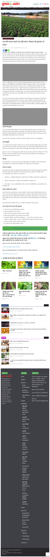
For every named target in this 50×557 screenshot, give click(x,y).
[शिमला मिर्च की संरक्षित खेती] (25, 283)
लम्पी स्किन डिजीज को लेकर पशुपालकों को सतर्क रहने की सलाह (22, 354)
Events (35, 7)
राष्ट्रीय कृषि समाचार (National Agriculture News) (25, 410)
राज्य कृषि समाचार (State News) (25, 419)
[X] (6, 50)
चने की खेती (19, 47)
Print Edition (25, 536)
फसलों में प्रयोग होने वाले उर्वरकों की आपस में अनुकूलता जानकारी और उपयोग (41, 294)
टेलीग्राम (20, 235)
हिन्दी (37, 3)
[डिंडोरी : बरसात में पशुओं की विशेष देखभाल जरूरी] (5, 342)
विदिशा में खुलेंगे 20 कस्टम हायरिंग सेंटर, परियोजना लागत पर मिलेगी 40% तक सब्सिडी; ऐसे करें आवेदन (28, 316)
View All (46, 305)
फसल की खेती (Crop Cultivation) (8, 38)
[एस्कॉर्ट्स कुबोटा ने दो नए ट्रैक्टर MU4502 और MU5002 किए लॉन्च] (5, 324)
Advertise (5, 9)
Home (4, 7)
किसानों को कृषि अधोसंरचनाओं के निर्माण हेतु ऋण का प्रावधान (26, 228)
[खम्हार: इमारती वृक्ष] (8, 262)
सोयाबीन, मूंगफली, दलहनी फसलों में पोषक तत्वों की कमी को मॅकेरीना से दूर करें (41, 273)
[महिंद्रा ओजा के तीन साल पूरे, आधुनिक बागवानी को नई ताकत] (5, 310)
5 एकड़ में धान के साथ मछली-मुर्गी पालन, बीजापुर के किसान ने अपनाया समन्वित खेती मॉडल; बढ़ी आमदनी (28, 361)
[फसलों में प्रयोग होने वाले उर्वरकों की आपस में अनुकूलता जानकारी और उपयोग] (41, 283)
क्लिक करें (33, 238)
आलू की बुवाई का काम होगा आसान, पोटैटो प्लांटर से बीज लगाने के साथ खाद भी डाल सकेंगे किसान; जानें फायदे (28, 330)
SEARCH (9, 7)
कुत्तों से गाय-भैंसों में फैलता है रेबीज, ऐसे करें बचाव (19, 347)
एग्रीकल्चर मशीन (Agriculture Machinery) (25, 477)
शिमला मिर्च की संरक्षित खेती (24, 292)
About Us (15, 7)
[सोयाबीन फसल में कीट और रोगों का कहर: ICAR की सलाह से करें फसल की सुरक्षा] (8, 283)
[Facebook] (4, 50)
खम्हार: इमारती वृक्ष (7, 271)
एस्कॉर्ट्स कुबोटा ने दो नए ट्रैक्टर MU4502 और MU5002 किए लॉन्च (22, 323)
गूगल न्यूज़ (13, 235)
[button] (17, 7)
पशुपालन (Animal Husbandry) (25, 438)
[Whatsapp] (8, 50)
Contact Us (13, 9)
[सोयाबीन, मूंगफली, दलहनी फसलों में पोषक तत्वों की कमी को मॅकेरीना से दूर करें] (41, 262)
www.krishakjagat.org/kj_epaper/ (11, 247)
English (34, 3)
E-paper (22, 7)
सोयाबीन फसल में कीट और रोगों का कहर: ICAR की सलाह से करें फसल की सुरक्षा (9, 294)
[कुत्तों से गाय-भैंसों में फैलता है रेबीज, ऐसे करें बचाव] (5, 349)
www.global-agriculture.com (10, 254)
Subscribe (41, 7)
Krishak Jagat (24, 47)
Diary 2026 (25, 527)
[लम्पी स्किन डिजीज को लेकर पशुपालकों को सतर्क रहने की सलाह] (5, 355)
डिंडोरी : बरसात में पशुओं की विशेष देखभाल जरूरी (19, 341)
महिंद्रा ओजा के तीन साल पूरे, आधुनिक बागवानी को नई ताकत (21, 309)
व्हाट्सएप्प (26, 235)
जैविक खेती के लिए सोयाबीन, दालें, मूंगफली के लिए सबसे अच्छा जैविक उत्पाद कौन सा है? (25, 273)
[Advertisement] (25, 72)
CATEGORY (28, 7)
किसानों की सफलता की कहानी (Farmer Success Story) (26, 486)
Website (24, 533)
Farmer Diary (25, 539)
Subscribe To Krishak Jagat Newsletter (25, 515)
